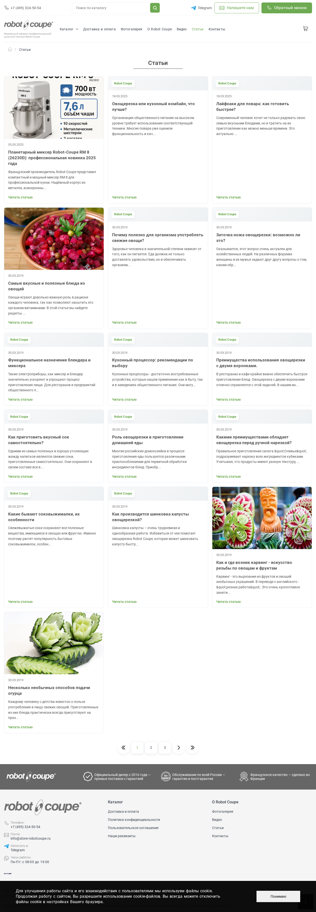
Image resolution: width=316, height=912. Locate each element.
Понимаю (278, 896)
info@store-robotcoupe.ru (31, 838)
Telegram (18, 850)
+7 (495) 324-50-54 (25, 827)
